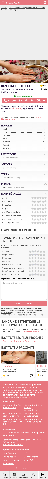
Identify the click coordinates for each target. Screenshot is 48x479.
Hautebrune (8, 366)
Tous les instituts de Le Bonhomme (19, 341)
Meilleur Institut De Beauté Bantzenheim (33, 407)
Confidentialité (31, 456)
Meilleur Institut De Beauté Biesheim (12, 414)
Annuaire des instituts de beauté (13, 3)
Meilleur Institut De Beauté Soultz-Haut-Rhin (13, 421)
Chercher (4, 477)
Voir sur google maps (30, 331)
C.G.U (26, 453)
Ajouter (43, 477)
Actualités (14, 477)
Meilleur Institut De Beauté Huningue (33, 420)
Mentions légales (11, 460)
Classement (23, 477)
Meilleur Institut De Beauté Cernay (12, 406)
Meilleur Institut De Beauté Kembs (33, 414)
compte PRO (16, 109)
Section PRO (8, 463)
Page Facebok (9, 453)
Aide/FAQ (28, 460)
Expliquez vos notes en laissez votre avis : (18, 279)
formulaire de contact (13, 444)
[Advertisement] (24, 36)
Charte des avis (36, 315)
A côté (33, 477)
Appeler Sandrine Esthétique (26, 100)
